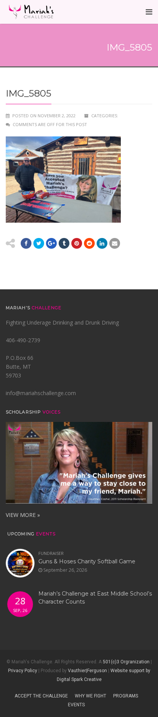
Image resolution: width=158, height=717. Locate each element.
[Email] (102, 243)
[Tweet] (38, 243)
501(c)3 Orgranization (126, 661)
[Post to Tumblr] (64, 243)
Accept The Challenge (41, 696)
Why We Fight (90, 696)
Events (76, 704)
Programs (125, 696)
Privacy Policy (22, 670)
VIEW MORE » (23, 514)
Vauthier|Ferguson (87, 670)
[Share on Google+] (51, 243)
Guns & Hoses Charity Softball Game (86, 561)
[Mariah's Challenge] (31, 12)
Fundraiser (51, 553)
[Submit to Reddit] (76, 243)
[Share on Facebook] (26, 243)
